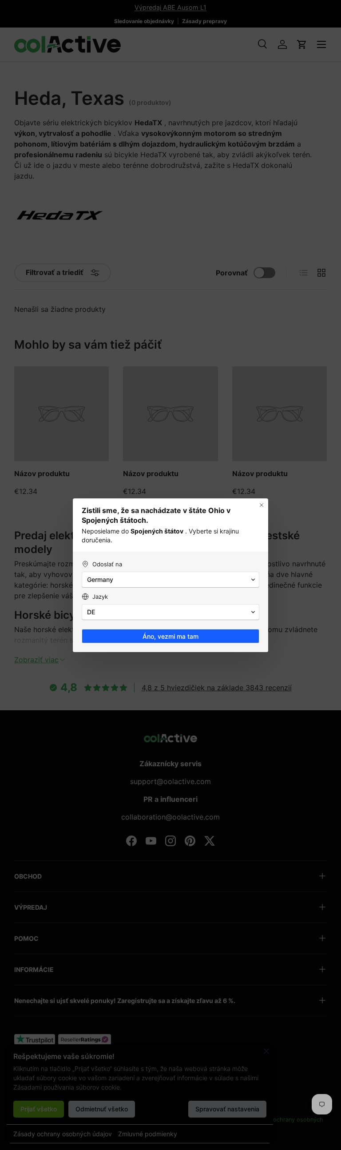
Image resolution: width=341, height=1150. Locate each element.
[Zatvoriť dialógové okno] (261, 505)
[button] (170, 580)
